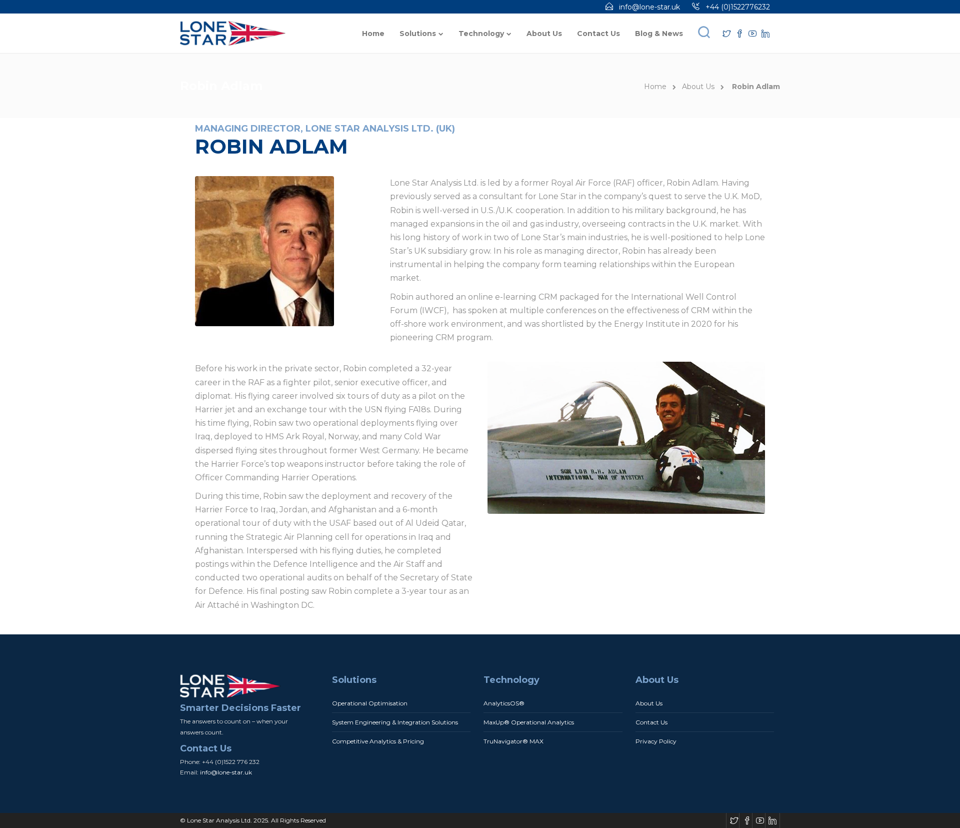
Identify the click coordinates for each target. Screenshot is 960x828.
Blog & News (659, 33)
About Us (544, 33)
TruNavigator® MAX (514, 741)
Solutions (418, 33)
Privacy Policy (656, 741)
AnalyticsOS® (504, 703)
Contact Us (598, 33)
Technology (481, 33)
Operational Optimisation (370, 703)
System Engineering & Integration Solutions (395, 722)
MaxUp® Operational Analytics (529, 722)
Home (373, 33)
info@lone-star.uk (649, 7)
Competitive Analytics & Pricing (378, 741)
